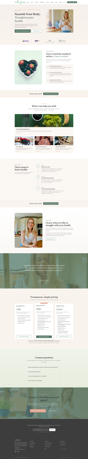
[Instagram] (18, 451)
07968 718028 (17, 447)
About (32, 2)
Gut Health (31, 441)
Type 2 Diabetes (32, 443)
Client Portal (65, 2)
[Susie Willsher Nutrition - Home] (20, 2)
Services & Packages (48, 443)
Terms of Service (63, 443)
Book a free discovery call (44, 342)
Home (28, 2)
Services (36, 2)
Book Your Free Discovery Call (50, 93)
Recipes (52, 2)
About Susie (47, 441)
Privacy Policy (62, 441)
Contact (60, 2)
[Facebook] (15, 451)
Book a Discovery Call (72, 2)
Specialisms (42, 2)
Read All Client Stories (44, 280)
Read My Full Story (51, 239)
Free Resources (47, 446)
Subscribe (52, 429)
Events (47, 2)
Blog (56, 2)
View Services (36, 31)
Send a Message (52, 410)
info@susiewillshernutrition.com (20, 449)
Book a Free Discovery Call (22, 31)
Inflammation (32, 446)
